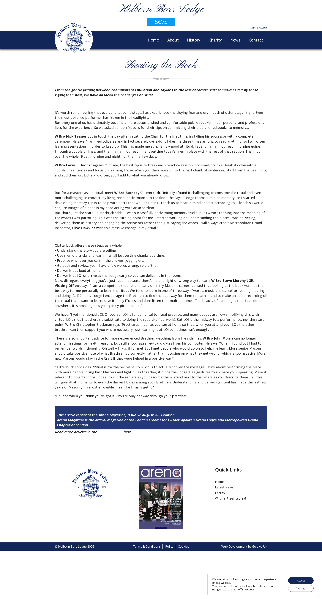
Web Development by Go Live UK (244, 546)
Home (153, 40)
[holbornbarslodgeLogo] (74, 39)
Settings (301, 588)
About (173, 40)
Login (253, 27)
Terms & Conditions (147, 546)
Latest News (224, 487)
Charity (215, 40)
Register (263, 27)
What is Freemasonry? (230, 498)
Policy (169, 546)
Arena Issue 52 (110, 432)
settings (250, 589)
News (235, 40)
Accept (301, 580)
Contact (256, 40)
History (193, 40)
